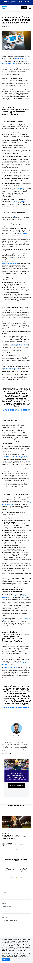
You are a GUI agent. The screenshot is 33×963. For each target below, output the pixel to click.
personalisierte (14, 310)
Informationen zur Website (8, 926)
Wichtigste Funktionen (7, 895)
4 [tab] (19, 877)
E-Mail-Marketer (20, 188)
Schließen (5, 959)
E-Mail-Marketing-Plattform (18, 344)
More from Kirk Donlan (8, 753)
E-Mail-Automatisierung (11, 368)
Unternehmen (5, 909)
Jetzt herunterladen (16, 785)
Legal (3, 929)
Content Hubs (5, 923)
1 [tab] (14, 849)
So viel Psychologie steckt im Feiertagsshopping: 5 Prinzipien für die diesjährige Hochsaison (14, 837)
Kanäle (3, 897)
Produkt (4, 892)
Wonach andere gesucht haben (9, 920)
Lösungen (4, 903)
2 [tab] (16, 849)
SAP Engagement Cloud (11, 667)
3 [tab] (19, 849)
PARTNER (4, 912)
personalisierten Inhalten (20, 201)
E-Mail (12, 55)
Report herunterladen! (15, 2)
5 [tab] (21, 877)
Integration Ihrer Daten (22, 429)
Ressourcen (4, 917)
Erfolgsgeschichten (6, 906)
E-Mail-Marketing (10, 216)
